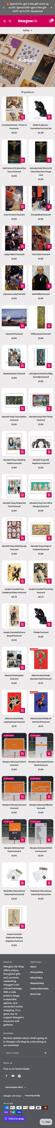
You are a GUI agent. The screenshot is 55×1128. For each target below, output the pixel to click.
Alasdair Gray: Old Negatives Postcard (41, 461)
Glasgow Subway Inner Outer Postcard (14, 849)
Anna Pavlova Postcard (14, 215)
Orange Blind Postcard (41, 215)
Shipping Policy (37, 983)
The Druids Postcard (41, 254)
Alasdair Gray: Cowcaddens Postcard (14, 418)
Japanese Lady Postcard (14, 294)
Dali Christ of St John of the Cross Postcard (14, 170)
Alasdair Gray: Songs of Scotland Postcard (41, 548)
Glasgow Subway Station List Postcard (41, 849)
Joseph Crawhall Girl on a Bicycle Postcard (14, 634)
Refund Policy (36, 978)
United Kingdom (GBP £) (14, 1087)
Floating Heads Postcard (14, 374)
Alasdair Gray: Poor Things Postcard (41, 418)
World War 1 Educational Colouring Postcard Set (14, 893)
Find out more (37, 11)
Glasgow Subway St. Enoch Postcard (14, 763)
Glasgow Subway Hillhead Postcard (40, 806)
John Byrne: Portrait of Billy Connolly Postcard (40, 375)
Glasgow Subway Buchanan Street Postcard (40, 763)
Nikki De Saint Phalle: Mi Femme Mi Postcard (40, 720)
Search (33, 967)
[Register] (45, 1053)
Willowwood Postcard (41, 334)
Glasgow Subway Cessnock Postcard (14, 806)
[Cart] (50, 21)
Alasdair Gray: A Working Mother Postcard (14, 461)
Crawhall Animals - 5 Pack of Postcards (14, 127)
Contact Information (39, 989)
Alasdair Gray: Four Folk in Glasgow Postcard (40, 505)
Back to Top (35, 994)
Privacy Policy (36, 972)
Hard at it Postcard (14, 334)
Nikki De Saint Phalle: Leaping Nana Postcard (14, 720)
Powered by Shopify (32, 1096)
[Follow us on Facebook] (6, 1076)
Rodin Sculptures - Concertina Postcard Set (40, 127)
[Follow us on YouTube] (13, 1076)
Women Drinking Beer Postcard (14, 677)
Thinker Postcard (41, 632)
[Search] (10, 21)
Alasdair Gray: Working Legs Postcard (14, 548)
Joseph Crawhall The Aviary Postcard (41, 591)
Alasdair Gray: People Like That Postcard (14, 505)
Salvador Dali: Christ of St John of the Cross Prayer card (41, 171)
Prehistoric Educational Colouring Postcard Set (40, 893)
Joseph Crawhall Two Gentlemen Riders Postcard (14, 591)
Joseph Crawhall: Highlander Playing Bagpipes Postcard (14, 937)
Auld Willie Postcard (41, 294)
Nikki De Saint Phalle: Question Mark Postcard (41, 677)
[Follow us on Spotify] (19, 1076)
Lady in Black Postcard (14, 254)
